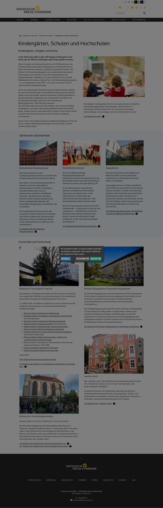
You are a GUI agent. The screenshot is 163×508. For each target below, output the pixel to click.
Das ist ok (96, 259)
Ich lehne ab (82, 259)
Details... (66, 259)
